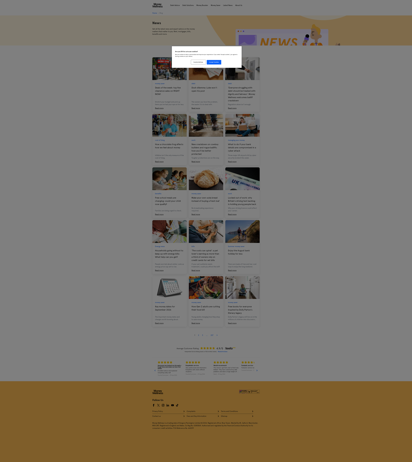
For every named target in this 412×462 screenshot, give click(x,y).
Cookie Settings (198, 62)
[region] (207, 57)
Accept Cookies (214, 62)
